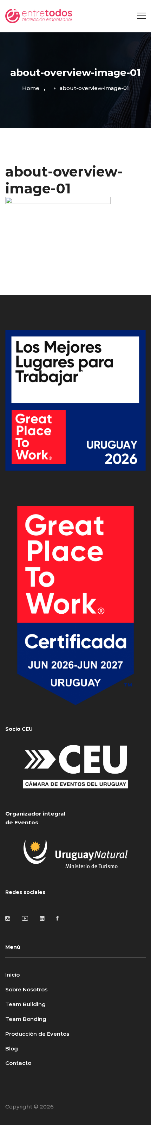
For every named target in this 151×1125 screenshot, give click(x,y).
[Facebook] (57, 918)
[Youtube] (25, 918)
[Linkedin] (42, 918)
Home (30, 88)
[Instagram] (7, 918)
